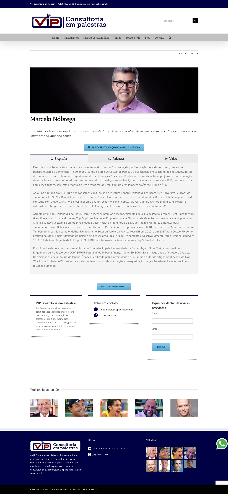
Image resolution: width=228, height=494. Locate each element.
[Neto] (164, 466)
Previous (183, 53)
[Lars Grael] (164, 453)
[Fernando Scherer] (152, 466)
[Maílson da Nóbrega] (152, 453)
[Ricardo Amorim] (190, 464)
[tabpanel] (114, 218)
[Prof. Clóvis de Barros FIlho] (190, 453)
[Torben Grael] (177, 466)
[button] (170, 37)
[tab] (59, 159)
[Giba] (177, 453)
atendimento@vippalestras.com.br (92, 3)
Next (193, 53)
